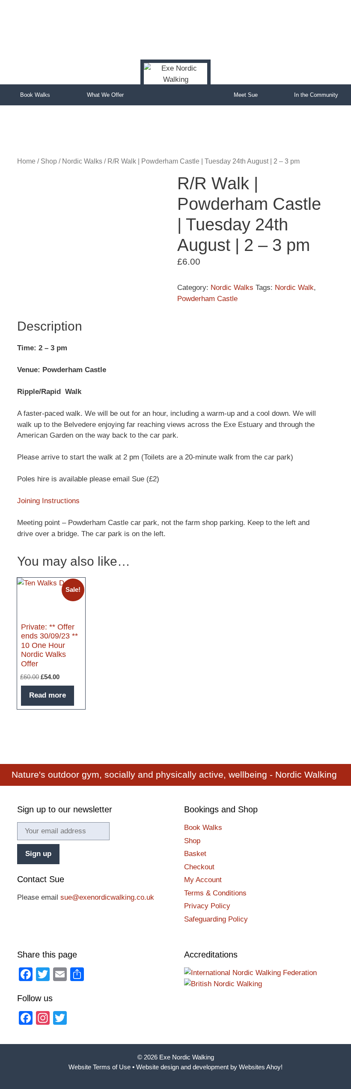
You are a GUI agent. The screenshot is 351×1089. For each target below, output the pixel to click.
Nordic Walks (82, 161)
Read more (47, 695)
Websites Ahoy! (261, 1067)
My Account (203, 880)
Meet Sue (246, 95)
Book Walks (35, 95)
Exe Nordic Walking (186, 1057)
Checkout (199, 867)
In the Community (316, 95)
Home (175, 95)
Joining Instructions (48, 501)
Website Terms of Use (99, 1067)
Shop (49, 161)
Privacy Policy (207, 906)
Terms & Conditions (215, 893)
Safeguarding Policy (216, 919)
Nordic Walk (294, 287)
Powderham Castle (207, 299)
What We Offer (105, 95)
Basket (195, 854)
